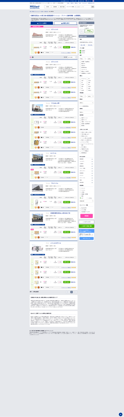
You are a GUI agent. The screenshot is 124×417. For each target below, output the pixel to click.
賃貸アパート (84, 119)
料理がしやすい (85, 136)
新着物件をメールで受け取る (89, 31)
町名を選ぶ (90, 45)
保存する (82, 31)
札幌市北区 (46, 11)
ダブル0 (83, 52)
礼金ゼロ (83, 65)
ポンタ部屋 (84, 209)
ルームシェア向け (85, 141)
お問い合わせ (66, 47)
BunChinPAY (84, 207)
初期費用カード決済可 (86, 73)
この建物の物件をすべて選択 (38, 74)
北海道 (42, 11)
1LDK (89, 80)
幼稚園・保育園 (85, 194)
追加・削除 (83, 45)
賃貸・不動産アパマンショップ (35, 11)
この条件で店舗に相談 (86, 226)
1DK (82, 80)
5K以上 (89, 90)
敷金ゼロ (83, 63)
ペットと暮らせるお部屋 (86, 138)
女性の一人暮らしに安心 (86, 132)
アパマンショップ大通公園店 (65, 177)
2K (82, 82)
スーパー (83, 188)
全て (82, 198)
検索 (93, 6)
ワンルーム (84, 78)
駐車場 (83, 125)
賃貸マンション (85, 117)
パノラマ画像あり (85, 150)
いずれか (90, 198)
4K (82, 88)
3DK (82, 86)
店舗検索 (55, 6)
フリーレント (84, 69)
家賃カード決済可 (85, 71)
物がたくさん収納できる (86, 140)
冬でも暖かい (84, 146)
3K (88, 84)
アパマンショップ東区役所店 (65, 127)
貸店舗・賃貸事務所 (86, 123)
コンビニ (83, 190)
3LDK (89, 86)
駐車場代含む (84, 67)
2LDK (83, 84)
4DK (89, 88)
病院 (82, 196)
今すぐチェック (86, 238)
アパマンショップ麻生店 (65, 52)
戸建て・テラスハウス (86, 121)
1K (88, 78)
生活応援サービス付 (86, 211)
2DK (89, 82)
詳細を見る (73, 47)
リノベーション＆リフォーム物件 (87, 144)
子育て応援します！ (86, 134)
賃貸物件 (83, 50)
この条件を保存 (86, 222)
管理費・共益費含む (86, 61)
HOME (47, 6)
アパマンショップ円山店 (66, 237)
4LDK (83, 90)
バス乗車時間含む (85, 106)
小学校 (83, 192)
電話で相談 (62, 6)
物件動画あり (84, 152)
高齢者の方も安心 (85, 148)
